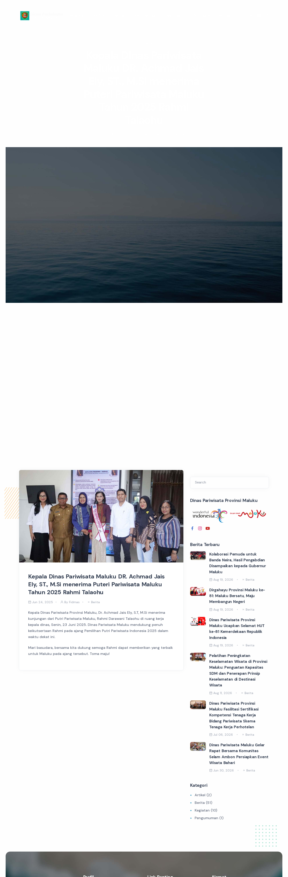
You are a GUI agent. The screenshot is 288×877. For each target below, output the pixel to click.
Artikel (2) (203, 795)
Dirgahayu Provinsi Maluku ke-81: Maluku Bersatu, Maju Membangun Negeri (237, 595)
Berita (118, 15)
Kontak (225, 15)
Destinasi (173, 15)
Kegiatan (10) (206, 810)
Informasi (198, 15)
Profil (96, 15)
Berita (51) (203, 802)
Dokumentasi (144, 15)
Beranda (76, 15)
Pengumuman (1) (209, 818)
